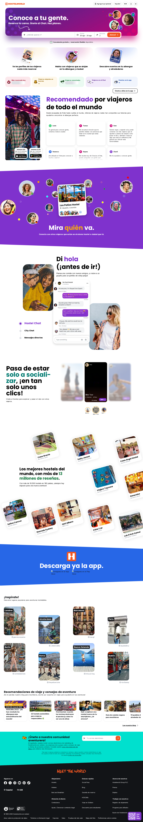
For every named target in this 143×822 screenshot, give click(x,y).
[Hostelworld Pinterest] (24, 782)
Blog (83, 787)
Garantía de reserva (88, 792)
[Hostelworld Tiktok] (28, 782)
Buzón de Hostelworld (120, 812)
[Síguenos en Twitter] (10, 782)
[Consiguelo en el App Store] (21, 156)
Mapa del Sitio (90, 818)
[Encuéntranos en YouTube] (19, 782)
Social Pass (85, 782)
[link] (45, 446)
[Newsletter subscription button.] (118, 738)
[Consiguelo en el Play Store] (36, 156)
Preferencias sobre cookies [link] (107, 818)
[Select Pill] (131, 4)
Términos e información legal (40, 818)
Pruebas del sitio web (75, 818)
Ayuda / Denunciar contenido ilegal (63, 807)
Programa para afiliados (120, 807)
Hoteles (54, 787)
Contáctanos (56, 802)
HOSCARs (85, 797)
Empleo (115, 792)
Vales (63, 818)
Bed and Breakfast (58, 792)
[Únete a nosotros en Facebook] (5, 782)
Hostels (54, 782)
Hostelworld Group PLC (120, 782)
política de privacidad (74, 755)
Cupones (56, 818)
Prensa (115, 787)
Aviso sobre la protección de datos (15, 818)
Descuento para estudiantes (91, 807)
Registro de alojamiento (120, 802)
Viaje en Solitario (87, 802)
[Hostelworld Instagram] (14, 782)
